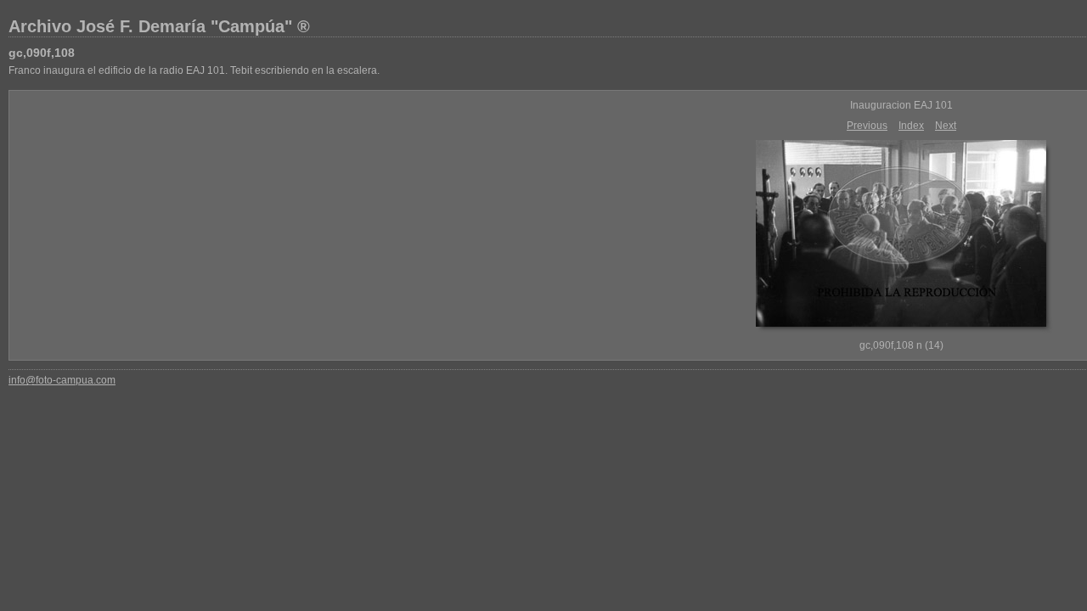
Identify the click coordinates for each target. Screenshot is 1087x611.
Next (945, 126)
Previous (867, 126)
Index (911, 126)
